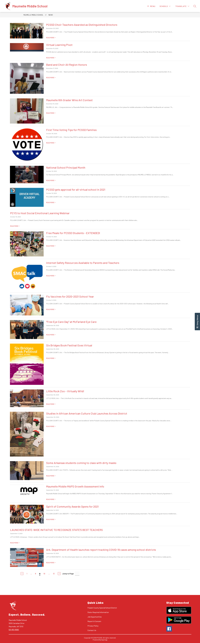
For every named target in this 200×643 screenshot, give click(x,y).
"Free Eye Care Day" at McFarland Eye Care (71, 321)
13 (54, 573)
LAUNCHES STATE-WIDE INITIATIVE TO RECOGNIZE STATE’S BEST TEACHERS (56, 529)
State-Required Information (98, 612)
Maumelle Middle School (33, 15)
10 (44, 573)
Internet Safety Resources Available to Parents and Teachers (82, 262)
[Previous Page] (22, 573)
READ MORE (50, 38)
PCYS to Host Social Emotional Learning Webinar (40, 213)
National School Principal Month (65, 167)
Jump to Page (68, 573)
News (50, 15)
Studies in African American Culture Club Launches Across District (86, 413)
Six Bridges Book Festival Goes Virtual (69, 345)
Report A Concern (94, 621)
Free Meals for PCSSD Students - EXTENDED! (73, 233)
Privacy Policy (93, 626)
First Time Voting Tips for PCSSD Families (71, 130)
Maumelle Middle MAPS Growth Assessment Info (75, 486)
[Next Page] (59, 573)
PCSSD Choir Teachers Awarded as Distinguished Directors (81, 24)
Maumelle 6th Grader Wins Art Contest (69, 100)
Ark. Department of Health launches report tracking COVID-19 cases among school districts (101, 549)
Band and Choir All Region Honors (66, 64)
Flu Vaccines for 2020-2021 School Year (70, 296)
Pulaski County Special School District (102, 608)
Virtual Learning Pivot (59, 44)
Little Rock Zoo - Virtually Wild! (65, 391)
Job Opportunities (95, 617)
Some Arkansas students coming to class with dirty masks (81, 462)
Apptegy (104, 640)
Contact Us (92, 630)
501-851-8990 (14, 629)
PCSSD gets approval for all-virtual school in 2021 (75, 189)
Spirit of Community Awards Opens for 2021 (72, 506)
